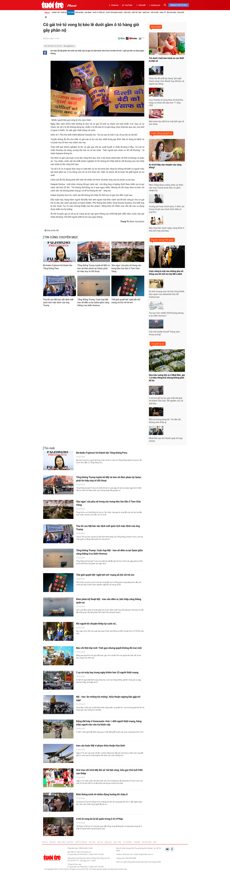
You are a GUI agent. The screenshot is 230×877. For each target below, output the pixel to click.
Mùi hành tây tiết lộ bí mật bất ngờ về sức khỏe (166, 123)
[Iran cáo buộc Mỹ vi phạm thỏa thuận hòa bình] (58, 753)
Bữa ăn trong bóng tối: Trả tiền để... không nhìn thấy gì (165, 421)
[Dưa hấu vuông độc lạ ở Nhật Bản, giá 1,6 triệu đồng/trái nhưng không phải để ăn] (167, 360)
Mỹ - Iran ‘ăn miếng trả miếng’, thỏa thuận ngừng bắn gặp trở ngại (108, 698)
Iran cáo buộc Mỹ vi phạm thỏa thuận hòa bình (100, 745)
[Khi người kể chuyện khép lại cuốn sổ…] (58, 631)
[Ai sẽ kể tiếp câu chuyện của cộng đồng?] (167, 150)
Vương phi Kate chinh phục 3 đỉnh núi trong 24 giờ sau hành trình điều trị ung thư (166, 209)
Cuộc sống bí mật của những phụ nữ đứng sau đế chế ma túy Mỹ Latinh (166, 272)
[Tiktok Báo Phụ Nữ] (127, 39)
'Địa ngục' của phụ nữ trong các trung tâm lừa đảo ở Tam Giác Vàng (126, 268)
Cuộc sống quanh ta (161, 133)
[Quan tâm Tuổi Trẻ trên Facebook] (172, 849)
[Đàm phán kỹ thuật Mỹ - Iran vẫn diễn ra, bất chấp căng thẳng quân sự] (58, 606)
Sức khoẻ (156, 26)
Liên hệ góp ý (152, 862)
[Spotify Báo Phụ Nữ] (121, 39)
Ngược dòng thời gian (162, 239)
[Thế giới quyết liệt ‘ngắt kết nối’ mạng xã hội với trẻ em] (127, 286)
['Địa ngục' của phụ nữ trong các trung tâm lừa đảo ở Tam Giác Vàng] (127, 251)
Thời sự (63, 12)
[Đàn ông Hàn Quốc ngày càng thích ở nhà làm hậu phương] (156, 220)
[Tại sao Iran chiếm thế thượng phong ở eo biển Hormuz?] (156, 305)
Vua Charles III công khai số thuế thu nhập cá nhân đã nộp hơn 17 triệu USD (166, 103)
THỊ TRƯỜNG (127, 842)
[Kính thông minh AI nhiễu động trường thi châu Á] (58, 802)
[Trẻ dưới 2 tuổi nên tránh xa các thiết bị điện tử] (167, 43)
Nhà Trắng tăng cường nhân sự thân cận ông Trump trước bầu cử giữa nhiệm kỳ (166, 188)
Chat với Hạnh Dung (114, 12)
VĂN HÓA (92, 842)
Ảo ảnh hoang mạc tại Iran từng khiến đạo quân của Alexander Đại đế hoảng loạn (166, 294)
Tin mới (49, 448)
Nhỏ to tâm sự (99, 12)
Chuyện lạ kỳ (157, 343)
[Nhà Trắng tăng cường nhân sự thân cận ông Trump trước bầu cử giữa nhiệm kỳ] (156, 177)
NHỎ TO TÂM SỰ (81, 842)
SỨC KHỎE (117, 842)
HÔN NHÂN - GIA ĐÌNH (65, 842)
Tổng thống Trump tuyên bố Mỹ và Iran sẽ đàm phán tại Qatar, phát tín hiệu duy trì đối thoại (93, 268)
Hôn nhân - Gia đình (83, 12)
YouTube (128, 5)
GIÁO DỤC (108, 842)
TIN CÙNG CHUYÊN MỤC (61, 237)
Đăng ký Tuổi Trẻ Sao (179, 5)
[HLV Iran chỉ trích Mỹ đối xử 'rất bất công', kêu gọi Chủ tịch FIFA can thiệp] (58, 777)
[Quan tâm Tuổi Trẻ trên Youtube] (167, 849)
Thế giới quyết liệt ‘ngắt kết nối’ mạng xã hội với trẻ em (125, 301)
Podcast (114, 5)
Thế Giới (70, 12)
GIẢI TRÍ (100, 842)
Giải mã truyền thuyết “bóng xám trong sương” (164, 333)
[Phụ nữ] (71, 5)
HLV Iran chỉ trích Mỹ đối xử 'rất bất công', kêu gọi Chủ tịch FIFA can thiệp (109, 772)
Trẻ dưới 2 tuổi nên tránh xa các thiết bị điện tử (166, 59)
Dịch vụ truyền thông (124, 862)
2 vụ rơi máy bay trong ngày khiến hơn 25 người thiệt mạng (107, 672)
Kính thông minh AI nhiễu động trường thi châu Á (102, 794)
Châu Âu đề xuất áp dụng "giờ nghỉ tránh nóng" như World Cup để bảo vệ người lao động (166, 81)
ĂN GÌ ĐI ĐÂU (147, 842)
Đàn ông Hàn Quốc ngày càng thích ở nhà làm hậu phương (166, 229)
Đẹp (139, 12)
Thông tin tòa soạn (74, 864)
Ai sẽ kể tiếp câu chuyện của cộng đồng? (165, 166)
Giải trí (134, 12)
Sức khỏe (155, 12)
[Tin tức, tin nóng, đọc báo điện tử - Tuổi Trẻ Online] (52, 5)
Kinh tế (163, 12)
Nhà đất (180, 12)
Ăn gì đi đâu (171, 12)
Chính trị (55, 12)
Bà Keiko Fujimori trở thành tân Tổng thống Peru (57, 267)
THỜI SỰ (45, 842)
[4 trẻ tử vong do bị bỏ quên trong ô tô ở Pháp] (58, 826)
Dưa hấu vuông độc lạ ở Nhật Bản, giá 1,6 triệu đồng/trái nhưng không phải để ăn (167, 378)
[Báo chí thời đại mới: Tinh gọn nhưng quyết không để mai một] (58, 655)
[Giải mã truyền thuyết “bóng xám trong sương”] (156, 324)
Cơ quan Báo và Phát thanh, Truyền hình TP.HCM (85, 867)
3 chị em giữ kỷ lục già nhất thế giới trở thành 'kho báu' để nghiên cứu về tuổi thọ (166, 401)
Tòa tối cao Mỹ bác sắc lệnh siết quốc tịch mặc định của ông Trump (58, 302)
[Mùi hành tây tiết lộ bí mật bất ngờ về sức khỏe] (156, 113)
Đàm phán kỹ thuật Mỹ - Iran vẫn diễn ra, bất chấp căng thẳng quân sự (108, 601)
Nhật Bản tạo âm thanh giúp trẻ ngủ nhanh (166, 439)
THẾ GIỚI (52, 842)
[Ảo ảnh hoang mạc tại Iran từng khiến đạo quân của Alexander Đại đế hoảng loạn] (156, 283)
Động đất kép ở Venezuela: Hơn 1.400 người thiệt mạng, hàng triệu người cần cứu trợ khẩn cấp (108, 723)
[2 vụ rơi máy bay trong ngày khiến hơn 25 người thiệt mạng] (58, 680)
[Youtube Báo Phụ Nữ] (133, 39)
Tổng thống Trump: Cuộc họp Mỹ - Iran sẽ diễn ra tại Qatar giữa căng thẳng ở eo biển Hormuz (93, 302)
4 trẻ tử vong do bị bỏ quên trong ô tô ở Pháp (99, 818)
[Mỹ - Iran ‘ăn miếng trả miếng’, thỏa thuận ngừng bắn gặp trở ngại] (58, 704)
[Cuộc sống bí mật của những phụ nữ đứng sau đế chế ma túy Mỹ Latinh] (167, 256)
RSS (159, 862)
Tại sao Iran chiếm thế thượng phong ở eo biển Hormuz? (166, 314)
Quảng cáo (155, 5)
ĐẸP (154, 842)
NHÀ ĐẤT (137, 842)
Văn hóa (127, 12)
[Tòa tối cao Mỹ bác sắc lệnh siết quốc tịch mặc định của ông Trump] (59, 286)
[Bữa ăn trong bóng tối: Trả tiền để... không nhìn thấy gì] (156, 411)
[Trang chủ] (47, 12)
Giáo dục (146, 12)
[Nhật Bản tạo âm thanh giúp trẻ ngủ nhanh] (156, 430)
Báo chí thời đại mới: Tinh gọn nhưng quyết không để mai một (109, 648)
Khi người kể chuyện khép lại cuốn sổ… (96, 623)
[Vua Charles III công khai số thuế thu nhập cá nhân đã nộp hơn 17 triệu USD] (156, 92)
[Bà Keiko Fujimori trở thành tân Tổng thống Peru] (59, 251)
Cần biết (142, 5)
